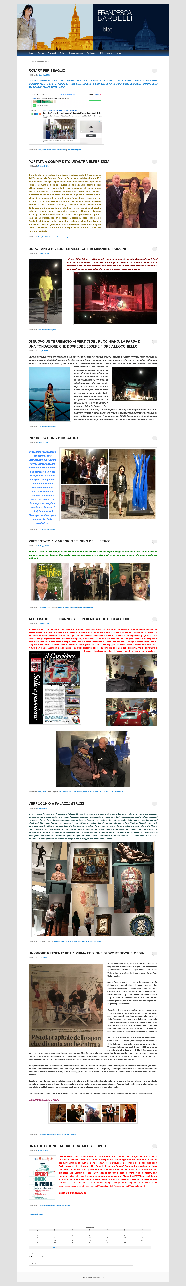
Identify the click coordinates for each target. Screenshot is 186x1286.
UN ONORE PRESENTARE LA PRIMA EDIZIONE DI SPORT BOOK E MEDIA (86, 953)
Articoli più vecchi (36, 1214)
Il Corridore (78, 792)
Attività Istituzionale (49, 237)
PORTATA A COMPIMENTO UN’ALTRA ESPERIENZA (69, 161)
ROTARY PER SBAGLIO (47, 70)
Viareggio (74, 607)
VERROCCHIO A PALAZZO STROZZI (57, 803)
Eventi (54, 149)
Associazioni (46, 149)
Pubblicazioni (91, 53)
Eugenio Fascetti (64, 607)
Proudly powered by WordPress (93, 1277)
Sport (44, 607)
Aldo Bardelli (63, 792)
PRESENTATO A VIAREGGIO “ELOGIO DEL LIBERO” (69, 541)
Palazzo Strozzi (73, 941)
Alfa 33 (70, 792)
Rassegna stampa (76, 53)
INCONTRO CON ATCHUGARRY (53, 437)
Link (101, 53)
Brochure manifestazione (72, 1192)
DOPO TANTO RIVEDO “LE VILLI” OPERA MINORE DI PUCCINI (77, 248)
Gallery (62, 53)
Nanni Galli (87, 792)
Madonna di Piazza (60, 941)
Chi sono (41, 53)
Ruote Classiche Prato (99, 792)
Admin (119, 53)
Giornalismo (61, 149)
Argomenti (52, 53)
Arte (39, 149)
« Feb (55, 1247)
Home (31, 53)
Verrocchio (83, 941)
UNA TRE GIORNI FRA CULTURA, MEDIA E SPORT (68, 1145)
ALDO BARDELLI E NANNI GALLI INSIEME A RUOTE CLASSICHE (79, 619)
